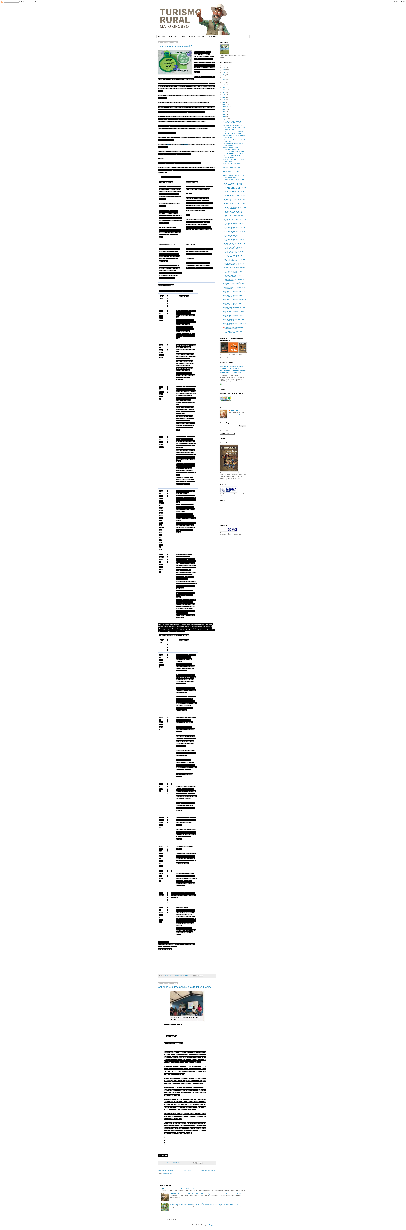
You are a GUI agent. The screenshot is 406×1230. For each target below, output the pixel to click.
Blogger (211, 1225)
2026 (223, 102)
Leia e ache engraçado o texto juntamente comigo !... (232, 276)
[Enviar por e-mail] (194, 976)
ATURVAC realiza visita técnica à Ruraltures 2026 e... (232, 331)
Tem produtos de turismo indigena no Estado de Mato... (233, 319)
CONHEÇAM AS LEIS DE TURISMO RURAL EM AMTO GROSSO (233, 132)
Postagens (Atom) (168, 1173)
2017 (223, 80)
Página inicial (187, 1170)
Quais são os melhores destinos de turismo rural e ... (233, 156)
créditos (169, 144)
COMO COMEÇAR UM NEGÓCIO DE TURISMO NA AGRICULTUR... (234, 192)
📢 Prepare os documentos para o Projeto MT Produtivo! (233, 327)
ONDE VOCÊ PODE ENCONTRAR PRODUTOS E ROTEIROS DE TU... (234, 121)
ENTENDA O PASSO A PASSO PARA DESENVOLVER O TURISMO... (233, 152)
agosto (225, 119)
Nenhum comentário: (185, 975)
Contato (183, 36)
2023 (223, 94)
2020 (223, 87)
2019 (223, 85)
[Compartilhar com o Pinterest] (202, 976)
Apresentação (162, 36)
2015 (223, 75)
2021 (223, 89)
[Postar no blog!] (196, 976)
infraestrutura (184, 144)
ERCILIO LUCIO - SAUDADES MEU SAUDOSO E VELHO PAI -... (233, 264)
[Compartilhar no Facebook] (200, 976)
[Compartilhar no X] (198, 976)
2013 (223, 70)
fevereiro (226, 106)
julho (224, 116)
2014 (223, 72)
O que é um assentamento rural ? (175, 46)
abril (224, 111)
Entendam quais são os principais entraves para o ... (233, 172)
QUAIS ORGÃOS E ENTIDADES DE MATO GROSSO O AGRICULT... (233, 212)
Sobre (176, 36)
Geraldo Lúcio (234, 410)
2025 (223, 99)
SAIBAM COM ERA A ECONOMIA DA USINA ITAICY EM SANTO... (233, 252)
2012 (223, 67)
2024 (223, 97)
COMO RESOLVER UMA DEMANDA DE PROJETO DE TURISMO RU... (234, 188)
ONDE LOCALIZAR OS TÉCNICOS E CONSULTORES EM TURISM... (233, 184)
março (225, 109)
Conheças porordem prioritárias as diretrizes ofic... (233, 144)
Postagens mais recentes (165, 1170)
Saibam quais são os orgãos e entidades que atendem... (232, 148)
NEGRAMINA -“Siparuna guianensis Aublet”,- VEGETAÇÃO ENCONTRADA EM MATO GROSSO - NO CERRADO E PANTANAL (206, 1204)
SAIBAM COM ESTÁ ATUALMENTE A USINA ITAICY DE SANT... (233, 248)
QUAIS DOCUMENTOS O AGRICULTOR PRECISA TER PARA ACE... (234, 208)
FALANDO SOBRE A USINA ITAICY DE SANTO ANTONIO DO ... (234, 260)
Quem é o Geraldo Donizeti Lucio (232, 125)
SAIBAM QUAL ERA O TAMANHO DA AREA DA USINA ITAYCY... (233, 256)
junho (225, 114)
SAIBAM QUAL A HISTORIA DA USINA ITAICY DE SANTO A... (234, 244)
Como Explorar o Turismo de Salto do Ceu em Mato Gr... (234, 228)
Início (170, 36)
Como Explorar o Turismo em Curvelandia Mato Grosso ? (231, 236)
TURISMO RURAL (212, 36)
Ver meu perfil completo (234, 415)
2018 (223, 82)
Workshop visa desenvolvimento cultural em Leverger (185, 987)
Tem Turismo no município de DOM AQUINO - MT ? (233, 296)
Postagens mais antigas (208, 1170)
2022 (223, 92)
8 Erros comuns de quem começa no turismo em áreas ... (233, 176)
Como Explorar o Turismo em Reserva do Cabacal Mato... (234, 232)
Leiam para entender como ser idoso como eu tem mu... (233, 280)
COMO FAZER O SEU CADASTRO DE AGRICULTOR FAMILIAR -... (234, 196)
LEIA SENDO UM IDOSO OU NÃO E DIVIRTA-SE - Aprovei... (233, 272)
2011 (223, 65)
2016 (223, 77)
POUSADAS (200, 36)
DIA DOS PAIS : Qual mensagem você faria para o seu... (234, 268)
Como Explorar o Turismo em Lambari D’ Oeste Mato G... (234, 240)
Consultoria (191, 36)
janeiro (225, 104)
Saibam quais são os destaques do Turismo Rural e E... (233, 168)
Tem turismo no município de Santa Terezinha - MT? (233, 315)
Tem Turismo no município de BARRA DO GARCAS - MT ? (234, 303)
